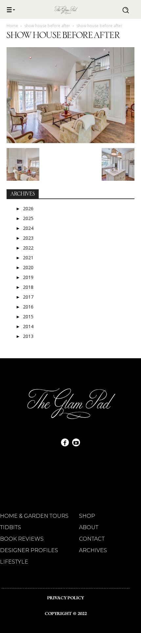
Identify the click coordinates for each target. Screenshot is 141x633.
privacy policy (65, 598)
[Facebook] (65, 442)
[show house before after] (70, 141)
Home (12, 25)
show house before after (47, 25)
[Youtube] (76, 442)
